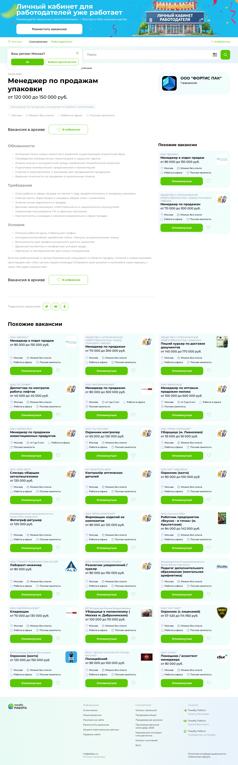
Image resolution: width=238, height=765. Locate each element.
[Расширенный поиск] (215, 54)
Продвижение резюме (149, 719)
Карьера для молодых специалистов (149, 734)
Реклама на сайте (93, 719)
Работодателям (61, 41)
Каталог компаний (146, 740)
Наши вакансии (92, 715)
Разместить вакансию (96, 724)
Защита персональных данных (101, 729)
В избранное (71, 129)
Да (27, 61)
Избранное (222, 41)
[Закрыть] (77, 53)
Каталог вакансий (146, 710)
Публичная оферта (199, 756)
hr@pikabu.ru (90, 753)
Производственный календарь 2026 (147, 726)
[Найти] (225, 55)
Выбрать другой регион (62, 61)
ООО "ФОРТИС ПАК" (201, 78)
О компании (90, 710)
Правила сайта (91, 734)
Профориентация (146, 715)
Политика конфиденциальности (207, 753)
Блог (138, 745)
